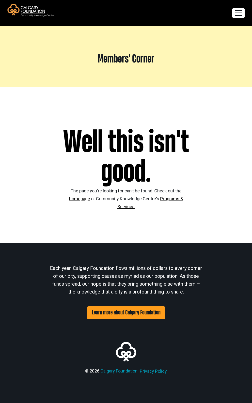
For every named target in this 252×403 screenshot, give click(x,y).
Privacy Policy (153, 371)
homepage (79, 198)
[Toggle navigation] (238, 13)
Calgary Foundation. (119, 370)
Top (240, 391)
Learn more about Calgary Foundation (126, 313)
